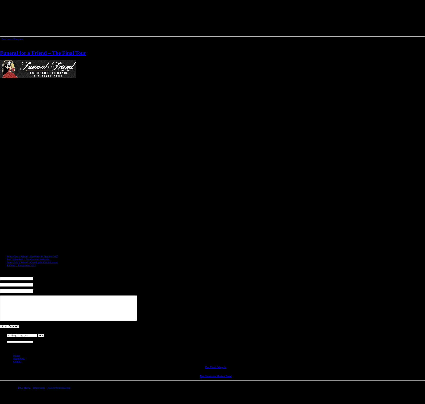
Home (16, 355)
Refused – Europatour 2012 (21, 265)
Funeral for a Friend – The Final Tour (43, 53)
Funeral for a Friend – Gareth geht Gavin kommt (32, 262)
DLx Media (24, 387)
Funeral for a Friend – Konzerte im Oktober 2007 (32, 256)
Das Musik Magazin (215, 367)
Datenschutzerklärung (58, 387)
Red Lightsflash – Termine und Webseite (28, 259)
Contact (17, 361)
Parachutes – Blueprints (12, 39)
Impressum (39, 387)
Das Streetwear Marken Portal (216, 376)
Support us (19, 358)
